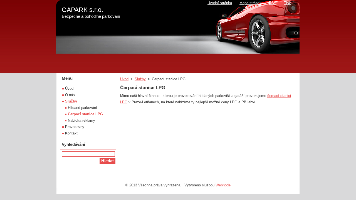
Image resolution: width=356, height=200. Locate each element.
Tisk (287, 3)
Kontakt (71, 133)
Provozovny (74, 127)
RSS (272, 3)
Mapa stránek (250, 3)
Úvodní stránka (219, 3)
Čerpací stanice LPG (85, 114)
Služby (140, 79)
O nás (70, 95)
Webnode (223, 185)
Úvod (124, 79)
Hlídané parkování (82, 108)
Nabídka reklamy (81, 120)
